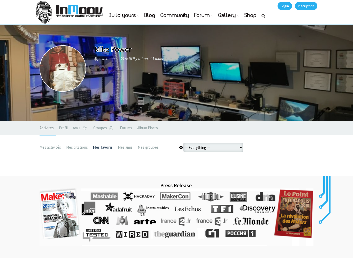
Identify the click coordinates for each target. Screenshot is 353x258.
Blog (149, 15)
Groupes (102, 127)
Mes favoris (103, 147)
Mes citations (77, 147)
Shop (250, 15)
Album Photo (147, 127)
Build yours (122, 15)
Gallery (227, 15)
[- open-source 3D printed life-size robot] (80, 9)
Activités (47, 127)
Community (174, 15)
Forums (126, 127)
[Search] (263, 18)
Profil (63, 127)
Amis (79, 127)
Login (285, 6)
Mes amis (125, 147)
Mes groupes (148, 147)
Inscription (306, 6)
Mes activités (50, 147)
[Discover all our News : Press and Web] (176, 217)
